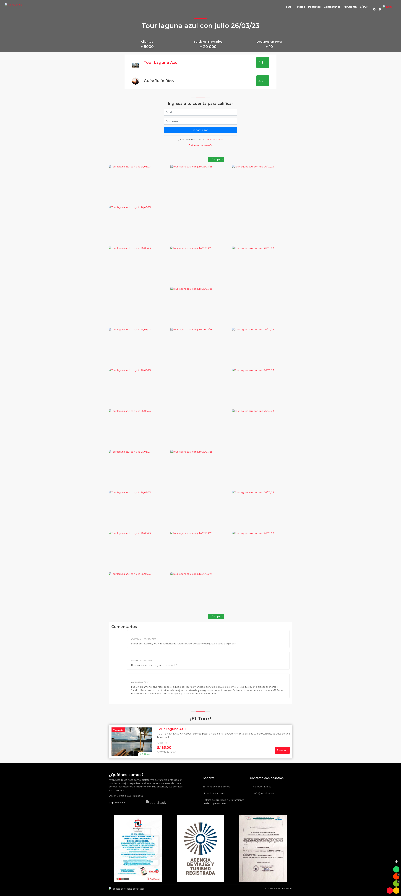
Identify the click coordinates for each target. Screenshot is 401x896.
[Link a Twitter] (136, 802)
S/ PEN (364, 6)
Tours (288, 6)
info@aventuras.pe (264, 793)
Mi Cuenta (350, 6)
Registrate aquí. (214, 139)
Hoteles (300, 6)
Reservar (282, 750)
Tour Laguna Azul (161, 62)
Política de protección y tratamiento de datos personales (223, 802)
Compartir (217, 159)
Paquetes (314, 6)
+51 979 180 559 (262, 786)
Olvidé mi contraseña (200, 145)
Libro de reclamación (215, 793)
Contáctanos (332, 6)
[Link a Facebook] (130, 802)
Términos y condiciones (216, 786)
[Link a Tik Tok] (156, 802)
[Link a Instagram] (142, 802)
